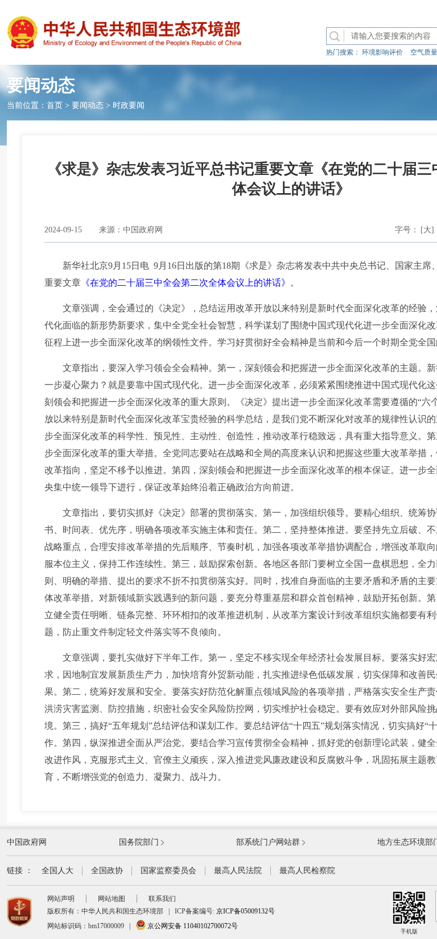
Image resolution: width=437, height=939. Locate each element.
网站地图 (111, 899)
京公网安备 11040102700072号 (192, 926)
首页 (55, 105)
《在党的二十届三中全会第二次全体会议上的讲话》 (185, 282)
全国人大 (57, 870)
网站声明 (61, 899)
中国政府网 (27, 842)
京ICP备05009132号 (245, 911)
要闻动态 (88, 105)
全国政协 (107, 870)
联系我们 (162, 899)
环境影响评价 (382, 52)
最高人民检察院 (307, 870)
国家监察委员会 (168, 870)
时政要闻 (129, 105)
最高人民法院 (238, 870)
